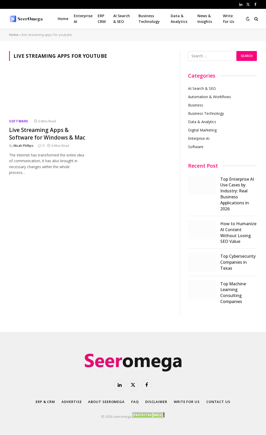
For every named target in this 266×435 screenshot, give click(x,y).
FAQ (135, 401)
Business (195, 105)
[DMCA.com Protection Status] (148, 416)
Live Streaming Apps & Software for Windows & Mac (47, 133)
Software (18, 121)
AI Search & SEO (121, 18)
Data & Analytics (179, 18)
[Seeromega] (27, 19)
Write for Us (228, 18)
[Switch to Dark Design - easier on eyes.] (248, 19)
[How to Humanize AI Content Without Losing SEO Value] (202, 229)
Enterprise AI (83, 18)
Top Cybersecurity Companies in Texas (238, 262)
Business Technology (149, 18)
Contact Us (218, 401)
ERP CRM (102, 18)
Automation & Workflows (209, 96)
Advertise (72, 401)
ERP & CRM (45, 401)
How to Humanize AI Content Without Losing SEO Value (238, 232)
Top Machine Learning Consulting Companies (233, 293)
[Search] (255, 19)
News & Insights (204, 18)
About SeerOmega (106, 401)
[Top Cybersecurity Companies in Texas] (202, 262)
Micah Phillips (24, 145)
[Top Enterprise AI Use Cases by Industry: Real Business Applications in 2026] (202, 185)
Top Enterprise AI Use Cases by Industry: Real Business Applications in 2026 (237, 194)
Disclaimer (156, 401)
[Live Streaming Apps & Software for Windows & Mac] (47, 92)
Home (63, 18)
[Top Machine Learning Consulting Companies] (202, 289)
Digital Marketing (202, 130)
